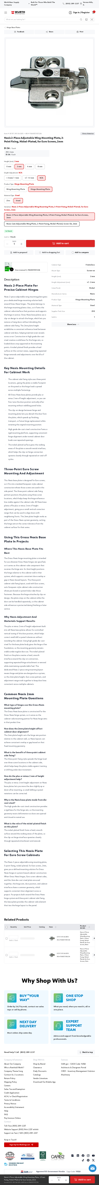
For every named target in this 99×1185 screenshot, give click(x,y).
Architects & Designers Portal (73, 1068)
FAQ (6, 1115)
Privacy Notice (10, 1104)
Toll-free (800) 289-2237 (15, 1126)
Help (6, 1111)
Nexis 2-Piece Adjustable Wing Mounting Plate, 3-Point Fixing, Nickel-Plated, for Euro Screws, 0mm (85, 955)
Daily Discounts (40, 1071)
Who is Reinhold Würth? (14, 1068)
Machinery (65, 1075)
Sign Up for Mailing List (20, 1145)
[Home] (18, 12)
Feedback (20, 32)
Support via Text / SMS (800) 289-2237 (21, 1133)
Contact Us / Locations (14, 1075)
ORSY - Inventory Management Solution (78, 1071)
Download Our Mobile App (44, 1082)
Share (51, 32)
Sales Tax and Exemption (14, 1089)
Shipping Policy (10, 1082)
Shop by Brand (39, 1064)
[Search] (81, 19)
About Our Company (12, 1064)
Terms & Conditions (12, 1100)
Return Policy (9, 1078)
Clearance (37, 1068)
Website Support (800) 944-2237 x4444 (21, 1130)
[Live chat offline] (92, 1168)
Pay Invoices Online (12, 1118)
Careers (7, 1086)
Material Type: (12, 195)
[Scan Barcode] (92, 19)
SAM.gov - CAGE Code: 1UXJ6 (73, 1064)
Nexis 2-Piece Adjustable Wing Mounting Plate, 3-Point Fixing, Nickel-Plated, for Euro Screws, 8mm (85, 938)
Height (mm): (11, 161)
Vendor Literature (40, 1078)
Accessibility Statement (14, 1107)
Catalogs (37, 1075)
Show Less (71, 324)
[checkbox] (73, 252)
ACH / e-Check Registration (16, 1097)
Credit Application (11, 1093)
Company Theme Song (13, 1071)
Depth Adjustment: (13, 173)
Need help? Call (19, 1052)
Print (81, 32)
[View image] (49, 82)
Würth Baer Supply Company (15, 3)
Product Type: (19, 184)
